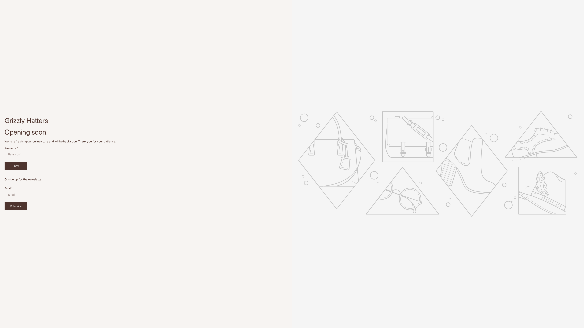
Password (11, 148)
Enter (16, 165)
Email (8, 188)
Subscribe (16, 206)
